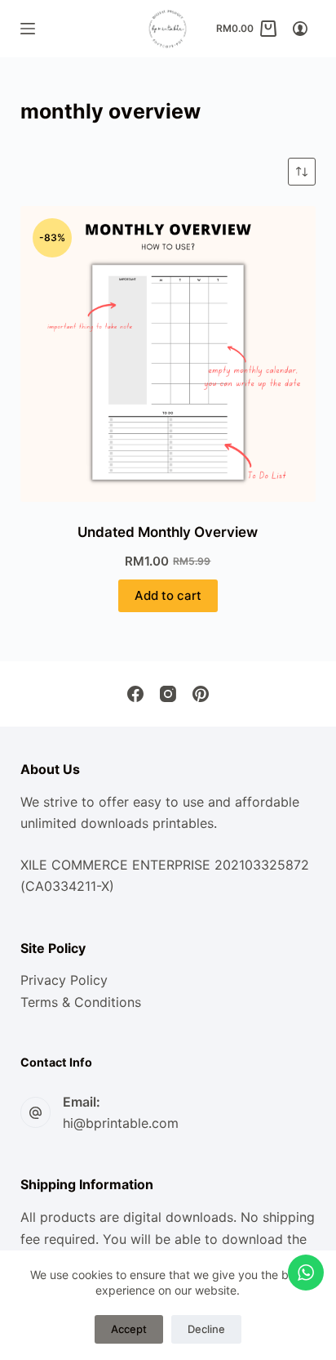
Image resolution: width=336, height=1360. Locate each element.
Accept (129, 1328)
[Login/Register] (300, 28)
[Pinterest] (200, 694)
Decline (206, 1328)
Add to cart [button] (168, 595)
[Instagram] (168, 694)
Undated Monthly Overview (167, 532)
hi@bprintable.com (121, 1123)
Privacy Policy (64, 980)
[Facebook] (135, 694)
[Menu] (27, 28)
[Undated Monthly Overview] (168, 354)
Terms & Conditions (80, 1002)
